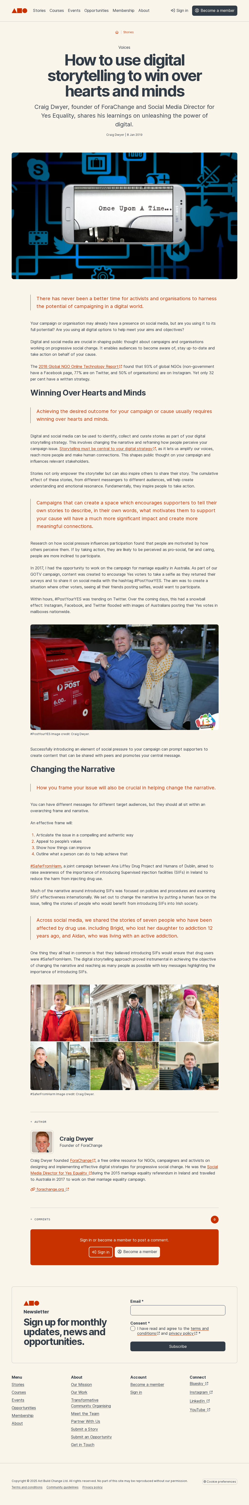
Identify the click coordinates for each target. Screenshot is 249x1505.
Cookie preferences (221, 1481)
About (144, 10)
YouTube (198, 1409)
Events (74, 10)
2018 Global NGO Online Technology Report (78, 366)
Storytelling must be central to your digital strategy (106, 448)
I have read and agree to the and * (173, 1331)
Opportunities (96, 10)
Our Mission (81, 1384)
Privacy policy (92, 1487)
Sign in (136, 1392)
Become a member (147, 1384)
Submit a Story (84, 1429)
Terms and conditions (27, 1487)
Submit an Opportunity (91, 1436)
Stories (39, 10)
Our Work (79, 1392)
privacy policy (181, 1333)
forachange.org (50, 1189)
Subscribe (178, 1346)
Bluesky (197, 1383)
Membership (123, 10)
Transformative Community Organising (91, 1403)
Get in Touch (82, 1444)
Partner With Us (85, 1421)
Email (137, 1301)
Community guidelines (62, 1487)
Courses (57, 10)
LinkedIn (198, 1401)
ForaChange (81, 1160)
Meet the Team (85, 1413)
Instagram (199, 1392)
